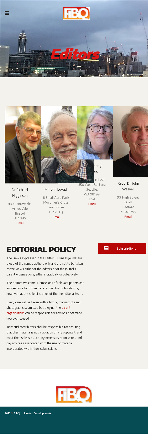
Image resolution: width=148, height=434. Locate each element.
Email (20, 223)
